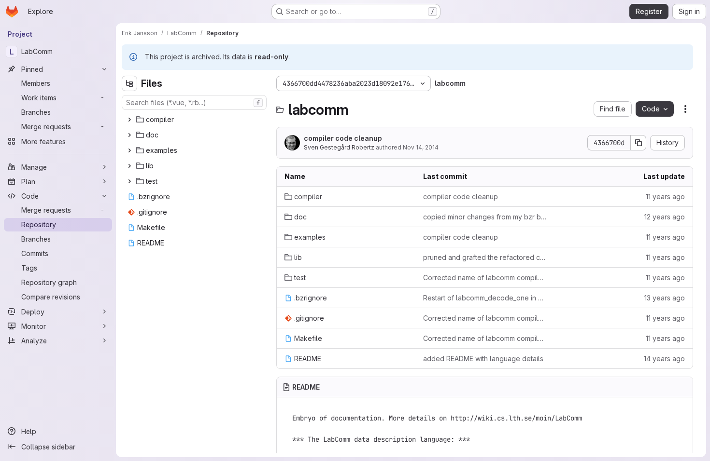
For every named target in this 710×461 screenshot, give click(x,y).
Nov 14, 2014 (421, 147)
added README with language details (483, 358)
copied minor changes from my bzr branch (484, 217)
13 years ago (664, 298)
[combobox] (194, 102)
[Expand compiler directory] (129, 119)
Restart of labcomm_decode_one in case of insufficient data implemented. (484, 298)
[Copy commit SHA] (638, 142)
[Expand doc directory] (129, 135)
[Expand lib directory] (129, 166)
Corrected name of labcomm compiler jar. (484, 277)
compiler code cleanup (343, 138)
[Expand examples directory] (129, 150)
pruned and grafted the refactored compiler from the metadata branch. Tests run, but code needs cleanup (484, 257)
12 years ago (664, 217)
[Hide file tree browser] (129, 83)
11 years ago (665, 196)
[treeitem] (195, 119)
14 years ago (664, 358)
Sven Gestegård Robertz (339, 147)
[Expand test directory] (129, 181)
